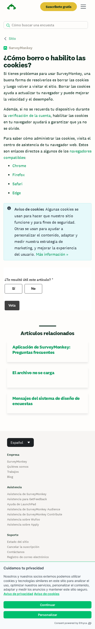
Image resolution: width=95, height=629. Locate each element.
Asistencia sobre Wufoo (23, 519)
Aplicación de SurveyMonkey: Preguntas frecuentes (41, 349)
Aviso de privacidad (18, 594)
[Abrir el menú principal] (83, 6)
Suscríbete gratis (58, 7)
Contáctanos (16, 552)
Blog (10, 477)
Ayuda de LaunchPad (21, 504)
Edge (16, 192)
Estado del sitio (18, 542)
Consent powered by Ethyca (70, 623)
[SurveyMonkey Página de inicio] (11, 7)
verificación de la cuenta (29, 115)
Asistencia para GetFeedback (27, 499)
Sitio (12, 38)
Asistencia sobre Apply (23, 524)
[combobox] (20, 442)
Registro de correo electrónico (28, 557)
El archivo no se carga (33, 372)
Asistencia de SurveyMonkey (26, 494)
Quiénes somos (17, 467)
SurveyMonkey (17, 461)
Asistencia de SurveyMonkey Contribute (34, 514)
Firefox (18, 174)
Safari (17, 183)
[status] (47, 231)
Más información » (52, 254)
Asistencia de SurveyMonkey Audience (33, 509)
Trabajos (13, 472)
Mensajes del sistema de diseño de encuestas (46, 400)
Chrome (19, 165)
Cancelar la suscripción (23, 547)
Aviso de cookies (46, 594)
